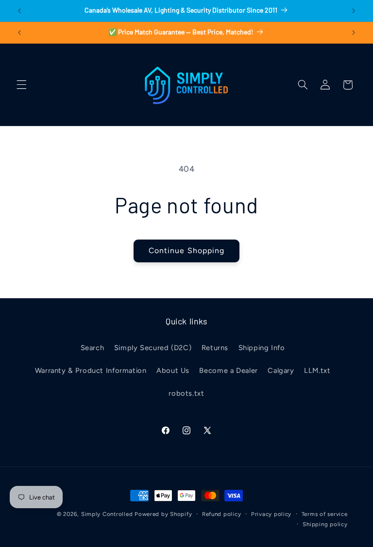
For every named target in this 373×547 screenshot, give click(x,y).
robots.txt (186, 393)
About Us (172, 370)
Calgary (281, 370)
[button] (21, 85)
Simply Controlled (107, 514)
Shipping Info (261, 347)
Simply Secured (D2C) (153, 347)
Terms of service (325, 514)
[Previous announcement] (19, 10)
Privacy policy (271, 514)
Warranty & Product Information (91, 370)
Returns (215, 347)
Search (92, 347)
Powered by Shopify (163, 514)
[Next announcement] (353, 10)
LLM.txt (317, 370)
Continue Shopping (186, 250)
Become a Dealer (228, 370)
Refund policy (221, 514)
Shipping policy (325, 524)
